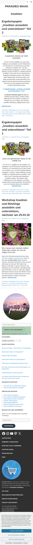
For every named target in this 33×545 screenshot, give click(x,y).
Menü (31, 1)
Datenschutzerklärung (17, 542)
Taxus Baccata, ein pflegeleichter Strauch (15, 385)
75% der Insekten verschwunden (13, 258)
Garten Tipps (5, 112)
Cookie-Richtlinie (8, 542)
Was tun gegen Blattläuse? (11, 402)
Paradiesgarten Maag (25, 36)
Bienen (28, 112)
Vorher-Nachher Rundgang (11, 395)
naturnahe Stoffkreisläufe (19, 113)
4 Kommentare (24, 285)
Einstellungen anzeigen (16, 539)
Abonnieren (8, 426)
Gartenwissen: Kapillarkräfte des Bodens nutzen (15, 363)
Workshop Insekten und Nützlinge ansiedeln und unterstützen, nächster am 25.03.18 (16, 207)
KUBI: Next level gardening (11, 445)
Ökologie (9, 285)
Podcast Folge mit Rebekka (9, 355)
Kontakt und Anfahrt (9, 502)
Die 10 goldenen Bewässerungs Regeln (14, 397)
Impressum (25, 542)
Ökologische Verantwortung (12, 495)
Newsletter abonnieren (13, 330)
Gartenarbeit (5, 113)
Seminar (14, 285)
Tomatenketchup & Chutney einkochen (12, 372)
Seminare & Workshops (10, 442)
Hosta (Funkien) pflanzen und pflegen (14, 387)
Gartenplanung (7, 449)
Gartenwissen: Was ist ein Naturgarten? (12, 352)
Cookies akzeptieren (16, 531)
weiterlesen (6, 106)
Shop (3, 457)
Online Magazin (7, 453)
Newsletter (24, 334)
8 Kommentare (26, 193)
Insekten (11, 113)
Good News (11, 112)
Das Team (5, 491)
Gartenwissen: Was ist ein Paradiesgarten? (13, 359)
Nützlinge (28, 113)
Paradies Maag (16, 6)
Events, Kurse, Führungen (22, 110)
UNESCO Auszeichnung (10, 498)
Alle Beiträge (13, 110)
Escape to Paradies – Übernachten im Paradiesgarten (16, 348)
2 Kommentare (9, 115)
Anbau (24, 112)
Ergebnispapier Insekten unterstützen (14, 399)
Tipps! (3, 115)
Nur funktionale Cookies (16, 535)
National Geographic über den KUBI (13, 404)
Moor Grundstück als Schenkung (12, 406)
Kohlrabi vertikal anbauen (10, 400)
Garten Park (6, 438)
